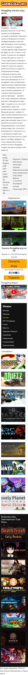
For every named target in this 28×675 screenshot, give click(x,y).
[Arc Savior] (13, 432)
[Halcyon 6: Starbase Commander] (13, 584)
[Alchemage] (13, 449)
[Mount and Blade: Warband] (13, 567)
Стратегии (7, 335)
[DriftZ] (13, 379)
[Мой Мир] (14, 273)
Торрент (14, 277)
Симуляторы (8, 338)
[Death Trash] (13, 532)
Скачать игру (14, 264)
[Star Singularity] (13, 602)
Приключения (8, 345)
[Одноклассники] (12, 273)
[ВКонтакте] (10, 273)
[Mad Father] (13, 549)
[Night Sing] (13, 655)
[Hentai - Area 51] (13, 361)
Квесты (6, 328)
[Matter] (13, 414)
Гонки (5, 324)
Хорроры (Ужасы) (10, 331)
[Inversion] (13, 396)
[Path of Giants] (13, 467)
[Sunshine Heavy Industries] (13, 485)
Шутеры (6, 310)
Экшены (6, 314)
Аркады (6, 317)
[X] (16, 273)
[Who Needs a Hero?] (13, 620)
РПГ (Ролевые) (9, 321)
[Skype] (18, 273)
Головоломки (8, 342)
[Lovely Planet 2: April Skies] (13, 502)
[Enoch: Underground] (13, 637)
